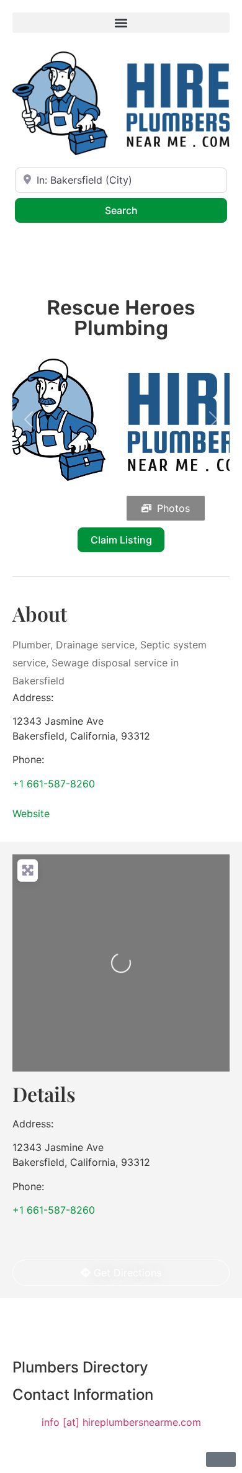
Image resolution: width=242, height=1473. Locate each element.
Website (31, 813)
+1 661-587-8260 (53, 783)
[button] (121, 22)
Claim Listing (121, 540)
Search (137, 210)
